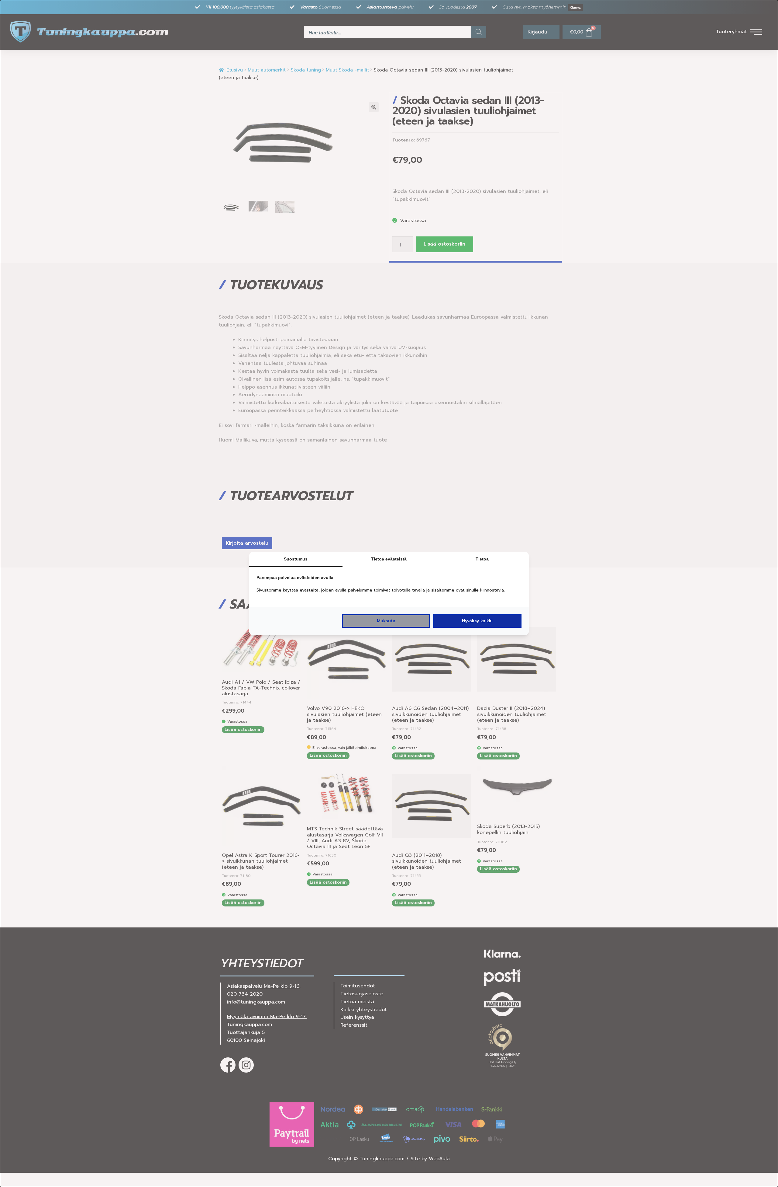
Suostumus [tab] (296, 559)
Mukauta (386, 621)
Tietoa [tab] (482, 559)
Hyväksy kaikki (477, 621)
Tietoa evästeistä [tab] (389, 559)
